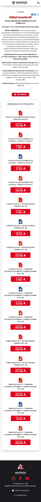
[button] (38, 3)
